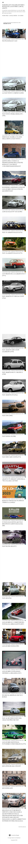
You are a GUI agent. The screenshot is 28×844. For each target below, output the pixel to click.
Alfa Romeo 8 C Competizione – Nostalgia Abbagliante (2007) (13, 623)
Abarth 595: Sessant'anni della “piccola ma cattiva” (13, 480)
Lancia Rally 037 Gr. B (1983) (12, 211)
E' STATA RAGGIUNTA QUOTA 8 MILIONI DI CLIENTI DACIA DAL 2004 (12, 523)
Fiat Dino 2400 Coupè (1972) (11, 457)
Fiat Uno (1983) (7, 415)
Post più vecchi (22, 826)
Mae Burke (18, 837)
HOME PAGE (5, 15)
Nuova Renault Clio (9, 41)
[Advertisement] (14, 59)
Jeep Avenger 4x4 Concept (11, 766)
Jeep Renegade (7, 788)
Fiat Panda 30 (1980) (9, 436)
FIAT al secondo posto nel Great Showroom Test (12, 719)
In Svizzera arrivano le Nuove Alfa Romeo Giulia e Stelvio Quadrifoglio (13, 189)
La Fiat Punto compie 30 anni (13, 93)
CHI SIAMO (20, 15)
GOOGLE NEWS (13, 15)
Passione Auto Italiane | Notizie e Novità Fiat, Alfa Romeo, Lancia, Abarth (13, 6)
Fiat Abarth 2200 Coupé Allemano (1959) (10, 350)
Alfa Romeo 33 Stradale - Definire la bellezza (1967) (11, 672)
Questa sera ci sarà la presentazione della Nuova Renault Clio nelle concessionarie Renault (12, 163)
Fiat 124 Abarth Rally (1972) (12, 253)
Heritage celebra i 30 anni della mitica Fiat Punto (12, 138)
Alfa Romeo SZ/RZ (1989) (10, 646)
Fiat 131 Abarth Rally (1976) (12, 232)
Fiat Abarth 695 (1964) (9, 395)
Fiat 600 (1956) (6, 598)
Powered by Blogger (15, 835)
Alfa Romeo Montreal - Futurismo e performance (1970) (14, 743)
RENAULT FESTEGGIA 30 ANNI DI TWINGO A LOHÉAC (13, 501)
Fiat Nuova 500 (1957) (9, 546)
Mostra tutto (7, 23)
